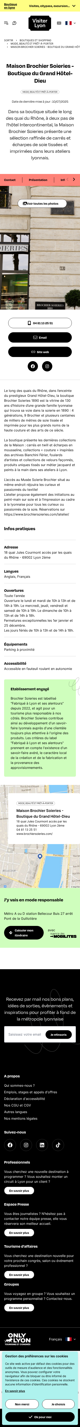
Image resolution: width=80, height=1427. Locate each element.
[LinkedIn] (42, 1145)
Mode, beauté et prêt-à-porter (32, 43)
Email (43, 337)
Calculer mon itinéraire (24, 932)
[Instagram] (26, 1145)
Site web (43, 352)
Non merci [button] (22, 1404)
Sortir (8, 40)
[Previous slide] (67, 179)
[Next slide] (74, 179)
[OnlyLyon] (17, 1339)
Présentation (38, 180)
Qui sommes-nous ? (19, 1085)
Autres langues (15, 1112)
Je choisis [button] (58, 1404)
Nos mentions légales (20, 1118)
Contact (10, 180)
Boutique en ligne (10, 5)
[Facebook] (10, 1145)
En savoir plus (19, 1191)
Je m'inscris (59, 1034)
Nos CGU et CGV (17, 1105)
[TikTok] (58, 1145)
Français (55, 1339)
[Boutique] (59, 23)
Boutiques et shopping (35, 40)
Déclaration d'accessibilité (24, 1099)
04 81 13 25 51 (43, 323)
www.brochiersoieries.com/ (34, 833)
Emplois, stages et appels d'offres (30, 1092)
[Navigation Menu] (6, 23)
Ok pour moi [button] (42, 1417)
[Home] (40, 23)
